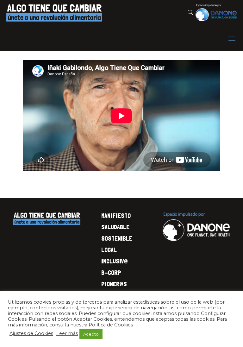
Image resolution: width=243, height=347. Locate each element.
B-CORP (111, 272)
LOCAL (109, 250)
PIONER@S (114, 284)
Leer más (67, 333)
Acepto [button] (91, 334)
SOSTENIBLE (116, 238)
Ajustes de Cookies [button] (31, 333)
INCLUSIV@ (114, 261)
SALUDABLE (115, 227)
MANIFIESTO (116, 215)
